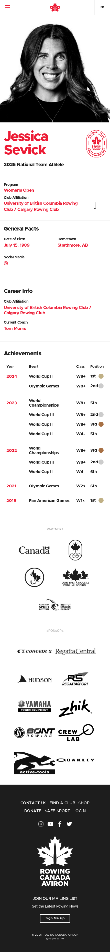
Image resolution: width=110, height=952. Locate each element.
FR (102, 7)
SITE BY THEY (55, 939)
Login (79, 811)
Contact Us (33, 803)
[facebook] (60, 824)
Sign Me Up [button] (55, 918)
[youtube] (50, 824)
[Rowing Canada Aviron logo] (55, 893)
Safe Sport (57, 811)
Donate (33, 811)
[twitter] (69, 824)
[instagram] (6, 264)
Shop (84, 803)
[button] (7, 7)
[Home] (55, 7)
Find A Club (62, 803)
